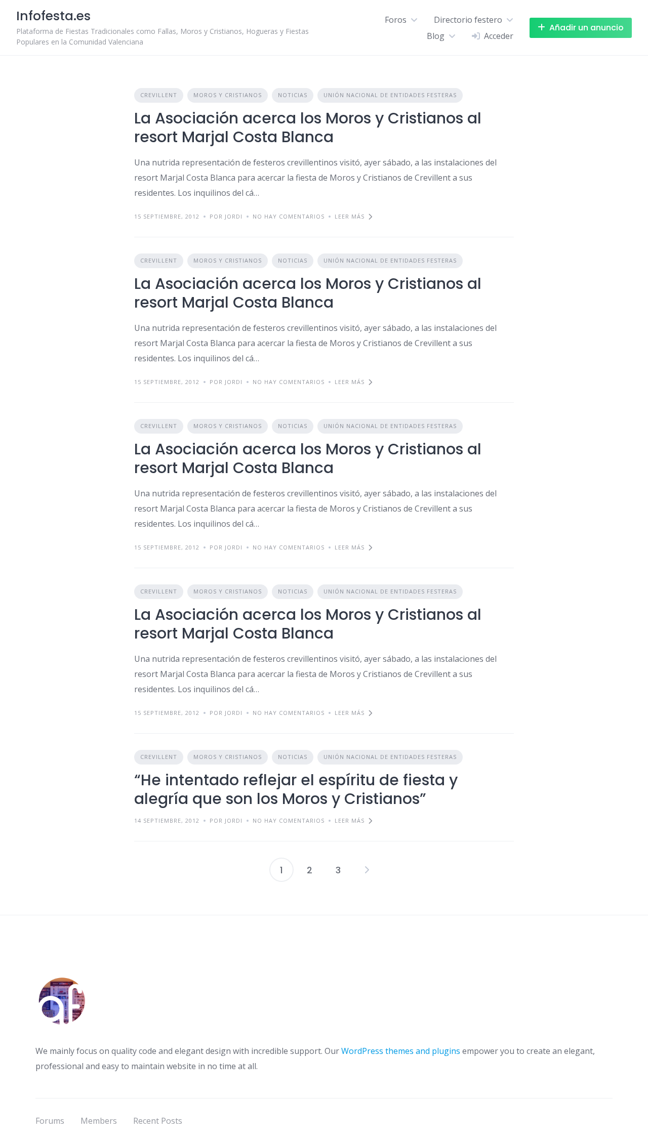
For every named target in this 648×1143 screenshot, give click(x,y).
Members (98, 1120)
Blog (435, 35)
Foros (396, 19)
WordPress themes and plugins (400, 1050)
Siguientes (366, 870)
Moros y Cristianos (227, 95)
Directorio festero (468, 19)
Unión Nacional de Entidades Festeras (390, 95)
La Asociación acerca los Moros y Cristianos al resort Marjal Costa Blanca (307, 127)
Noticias (292, 95)
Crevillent (158, 95)
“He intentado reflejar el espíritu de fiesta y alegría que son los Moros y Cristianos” (296, 789)
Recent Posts (157, 1120)
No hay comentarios (289, 216)
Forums (49, 1120)
